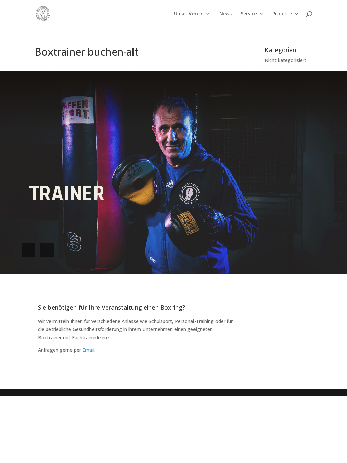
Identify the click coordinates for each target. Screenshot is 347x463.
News (225, 14)
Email (88, 350)
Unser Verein (189, 14)
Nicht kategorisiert (285, 60)
